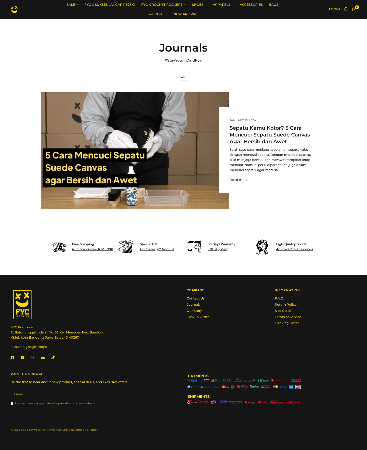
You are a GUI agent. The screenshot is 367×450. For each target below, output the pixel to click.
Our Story (194, 311)
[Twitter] (25, 357)
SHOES (197, 5)
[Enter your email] (176, 394)
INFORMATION (287, 290)
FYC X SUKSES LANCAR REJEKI (110, 5)
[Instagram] (35, 357)
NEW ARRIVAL (185, 14)
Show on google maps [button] (29, 347)
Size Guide (283, 311)
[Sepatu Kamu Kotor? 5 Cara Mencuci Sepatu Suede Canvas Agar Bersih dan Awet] (135, 150)
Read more (239, 179)
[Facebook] (15, 357)
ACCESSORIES (251, 5)
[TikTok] (56, 357)
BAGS (273, 5)
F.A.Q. (279, 298)
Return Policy (285, 304)
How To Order (198, 317)
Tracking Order (287, 323)
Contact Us (196, 298)
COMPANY (196, 290)
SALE (71, 5)
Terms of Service (288, 317)
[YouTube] (46, 358)
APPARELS (221, 5)
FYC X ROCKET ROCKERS (161, 5)
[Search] (346, 9)
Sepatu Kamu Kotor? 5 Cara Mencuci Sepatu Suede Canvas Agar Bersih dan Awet (270, 135)
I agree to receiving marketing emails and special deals (55, 403)
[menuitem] (72, 4)
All (183, 77)
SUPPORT (156, 14)
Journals (193, 304)
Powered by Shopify (83, 429)
